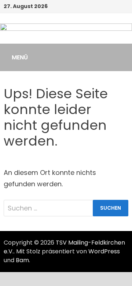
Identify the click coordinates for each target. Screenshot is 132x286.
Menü (20, 57)
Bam (22, 260)
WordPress (104, 251)
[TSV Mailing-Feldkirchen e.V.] (66, 32)
